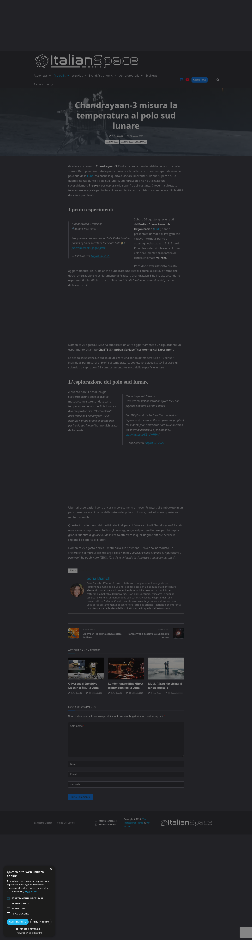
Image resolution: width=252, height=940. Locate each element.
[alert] (126, 470)
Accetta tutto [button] (17, 921)
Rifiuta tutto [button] (41, 921)
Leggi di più (31, 891)
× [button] (51, 869)
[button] (29, 929)
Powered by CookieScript (29, 933)
